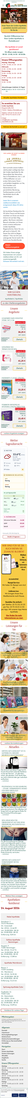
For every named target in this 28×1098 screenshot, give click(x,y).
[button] (2, 20)
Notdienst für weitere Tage (14, 1010)
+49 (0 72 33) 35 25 (14, 113)
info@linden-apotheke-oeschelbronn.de (10, 121)
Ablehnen (15, 1095)
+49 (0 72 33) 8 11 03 (12, 114)
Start (3, 1049)
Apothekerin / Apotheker (14, 298)
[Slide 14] (17, 31)
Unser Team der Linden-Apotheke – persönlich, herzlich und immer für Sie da (14, 27)
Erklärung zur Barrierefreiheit (12, 1041)
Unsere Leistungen (8, 1053)
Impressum (5, 1032)
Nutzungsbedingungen (10, 1035)
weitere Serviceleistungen (14, 743)
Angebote (5, 1058)
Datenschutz (6, 1037)
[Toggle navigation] (3, 5)
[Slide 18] (20, 31)
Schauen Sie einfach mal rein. (13, 261)
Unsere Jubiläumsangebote (12, 246)
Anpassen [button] (3, 1095)
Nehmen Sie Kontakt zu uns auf (14, 127)
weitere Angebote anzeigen (14, 433)
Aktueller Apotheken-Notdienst (14, 98)
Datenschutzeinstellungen (11, 1039)
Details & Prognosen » (14, 537)
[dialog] (14, 1093)
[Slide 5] (10, 31)
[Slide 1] (7, 31)
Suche (4, 1060)
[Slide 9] (13, 31)
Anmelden (5, 1043)
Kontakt (4, 1030)
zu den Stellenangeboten (14, 303)
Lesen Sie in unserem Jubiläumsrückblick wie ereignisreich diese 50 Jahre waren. (13, 203)
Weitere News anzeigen (14, 896)
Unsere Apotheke (7, 1051)
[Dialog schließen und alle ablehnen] (27, 1089)
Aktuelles (5, 1056)
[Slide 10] (14, 31)
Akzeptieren (22, 1095)
